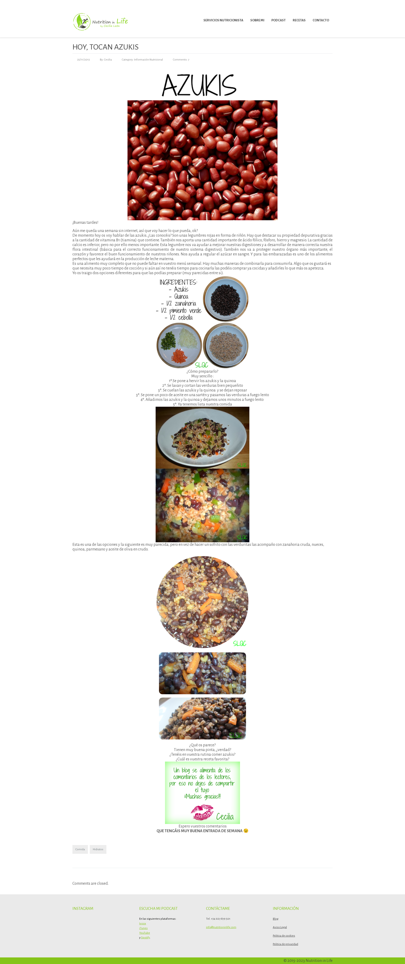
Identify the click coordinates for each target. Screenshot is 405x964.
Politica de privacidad (285, 944)
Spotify (145, 937)
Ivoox (142, 923)
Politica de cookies (284, 935)
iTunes (143, 928)
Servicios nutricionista (223, 20)
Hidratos (98, 849)
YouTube (144, 932)
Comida (80, 849)
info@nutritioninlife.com (221, 927)
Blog (275, 918)
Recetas (299, 20)
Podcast (278, 20)
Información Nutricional (148, 59)
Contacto (321, 20)
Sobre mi (257, 20)
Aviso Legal (280, 927)
